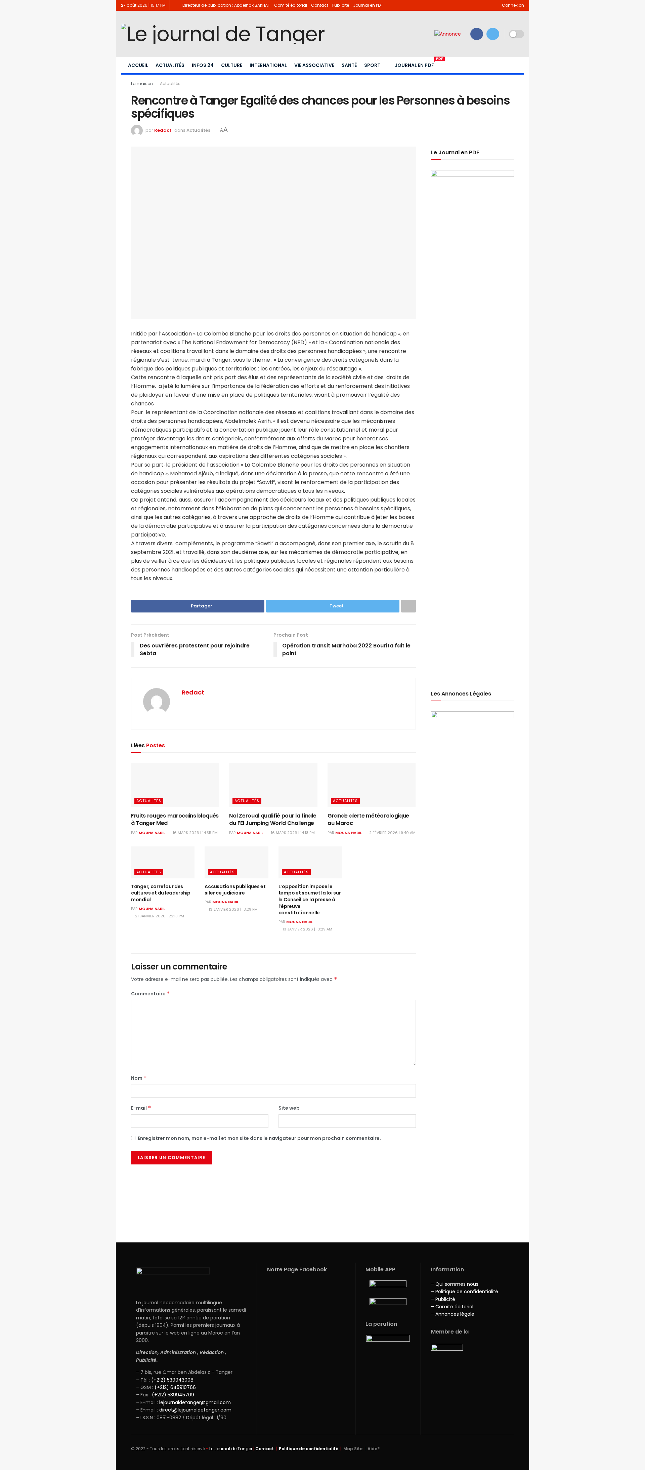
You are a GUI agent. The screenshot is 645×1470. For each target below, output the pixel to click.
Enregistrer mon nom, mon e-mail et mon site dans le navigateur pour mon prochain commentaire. (259, 1138)
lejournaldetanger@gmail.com (194, 1402)
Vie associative (314, 65)
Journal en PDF (368, 5)
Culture (231, 65)
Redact (162, 130)
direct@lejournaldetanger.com (195, 1409)
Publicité (340, 5)
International (268, 65)
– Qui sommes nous (454, 1284)
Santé (349, 65)
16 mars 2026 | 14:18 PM (292, 832)
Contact (319, 5)
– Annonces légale (452, 1314)
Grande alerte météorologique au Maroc (368, 819)
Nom (139, 1078)
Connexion (512, 5)
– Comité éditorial (452, 1306)
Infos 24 (203, 65)
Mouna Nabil (152, 832)
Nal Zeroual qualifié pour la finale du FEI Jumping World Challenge (272, 819)
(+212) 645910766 (175, 1387)
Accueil (138, 65)
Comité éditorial (290, 5)
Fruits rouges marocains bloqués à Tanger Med (175, 819)
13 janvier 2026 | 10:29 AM (307, 929)
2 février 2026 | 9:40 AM (392, 832)
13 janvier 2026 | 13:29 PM (233, 909)
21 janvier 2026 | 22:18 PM (159, 916)
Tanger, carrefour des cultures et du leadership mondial (160, 893)
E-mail (141, 1108)
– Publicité (443, 1299)
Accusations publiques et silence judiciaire (235, 890)
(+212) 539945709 (173, 1394)
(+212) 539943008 (172, 1380)
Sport (372, 65)
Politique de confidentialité (308, 1449)
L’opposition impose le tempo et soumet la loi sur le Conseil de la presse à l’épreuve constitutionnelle (309, 899)
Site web (289, 1108)
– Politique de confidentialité (464, 1291)
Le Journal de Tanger (230, 1449)
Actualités (170, 65)
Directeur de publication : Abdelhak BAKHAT (226, 5)
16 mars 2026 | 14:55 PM (195, 832)
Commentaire (150, 993)
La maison (142, 83)
